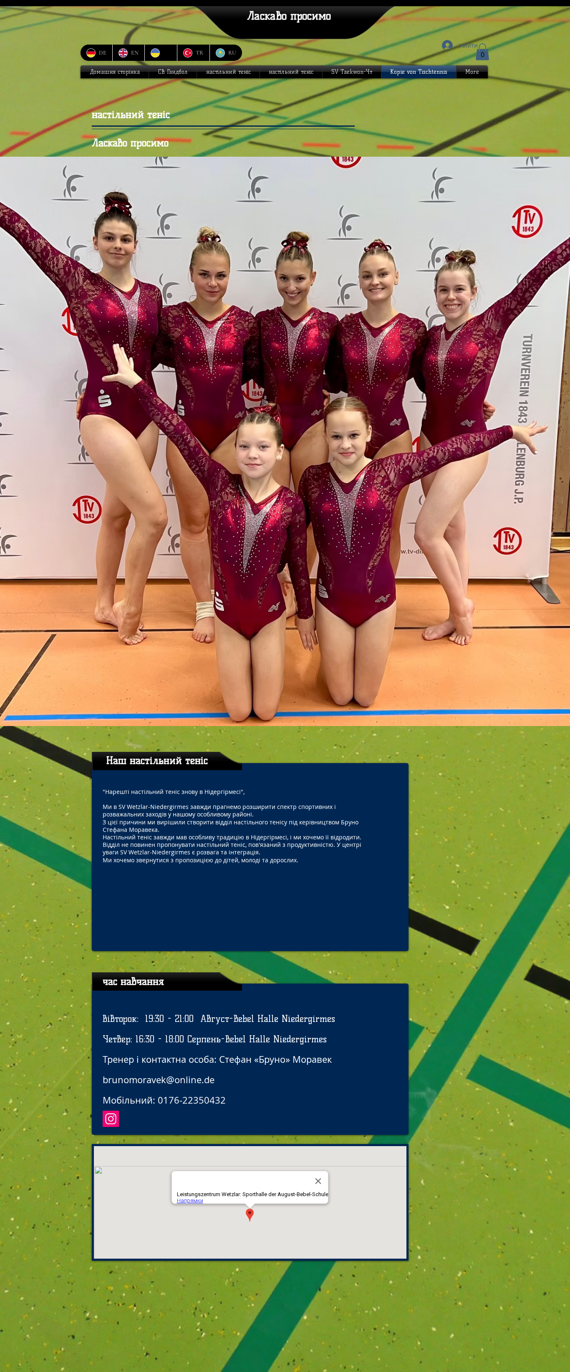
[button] (482, 51)
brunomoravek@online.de (158, 1080)
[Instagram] (111, 1119)
